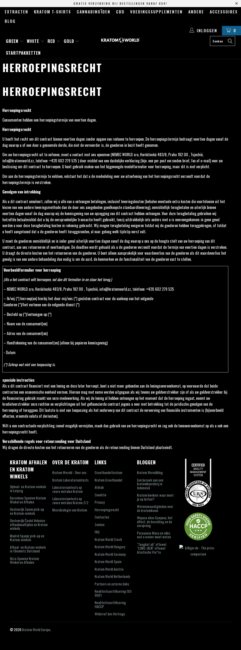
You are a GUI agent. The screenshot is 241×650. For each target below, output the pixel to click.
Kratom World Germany (110, 554)
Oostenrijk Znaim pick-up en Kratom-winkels (27, 511)
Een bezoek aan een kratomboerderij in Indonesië (150, 483)
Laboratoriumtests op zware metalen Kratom (67, 489)
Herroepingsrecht (107, 509)
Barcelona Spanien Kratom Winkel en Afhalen (28, 499)
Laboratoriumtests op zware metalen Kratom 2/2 (70, 500)
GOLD (70, 41)
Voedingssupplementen (156, 12)
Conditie (100, 494)
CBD (120, 12)
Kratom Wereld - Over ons (69, 472)
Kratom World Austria (109, 569)
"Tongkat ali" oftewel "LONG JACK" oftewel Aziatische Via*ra (151, 548)
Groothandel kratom (108, 472)
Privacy (100, 502)
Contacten (102, 516)
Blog (10, 21)
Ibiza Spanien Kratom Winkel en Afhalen (24, 560)
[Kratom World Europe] (120, 40)
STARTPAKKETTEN (23, 53)
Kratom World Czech (108, 539)
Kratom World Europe (36, 629)
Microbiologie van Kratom (69, 509)
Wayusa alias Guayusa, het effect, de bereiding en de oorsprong (155, 521)
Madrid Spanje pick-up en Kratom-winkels (27, 537)
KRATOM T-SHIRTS (52, 12)
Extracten (16, 12)
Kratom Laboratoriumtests (70, 479)
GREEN (13, 41)
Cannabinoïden (93, 12)
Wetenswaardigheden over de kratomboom (155, 508)
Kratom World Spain (108, 561)
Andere (196, 12)
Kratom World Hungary (110, 546)
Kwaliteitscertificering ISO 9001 (113, 593)
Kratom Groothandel (108, 479)
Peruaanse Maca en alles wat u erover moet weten (154, 535)
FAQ (97, 531)
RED (52, 41)
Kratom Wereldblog (150, 472)
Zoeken (99, 524)
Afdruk (99, 487)
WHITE (33, 41)
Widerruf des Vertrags (110, 613)
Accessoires (224, 12)
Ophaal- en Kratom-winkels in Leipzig (28, 488)
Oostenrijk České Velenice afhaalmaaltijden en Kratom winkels (29, 524)
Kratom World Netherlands (112, 576)
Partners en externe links (112, 583)
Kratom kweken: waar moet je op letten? (155, 497)
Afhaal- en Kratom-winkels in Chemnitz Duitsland (28, 549)
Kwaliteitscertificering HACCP (110, 604)
